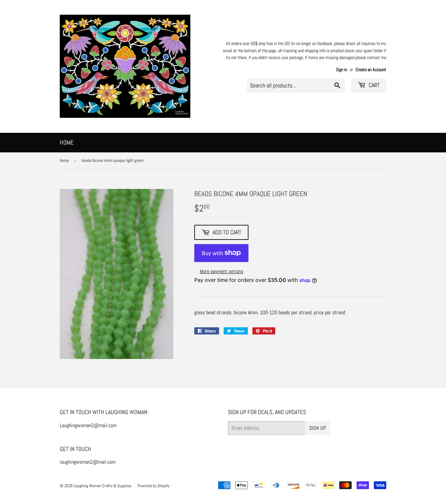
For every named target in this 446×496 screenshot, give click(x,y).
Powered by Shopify (153, 485)
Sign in (341, 69)
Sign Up (317, 428)
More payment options (221, 271)
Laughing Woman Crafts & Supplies (102, 485)
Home (67, 142)
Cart (373, 85)
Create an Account (371, 69)
